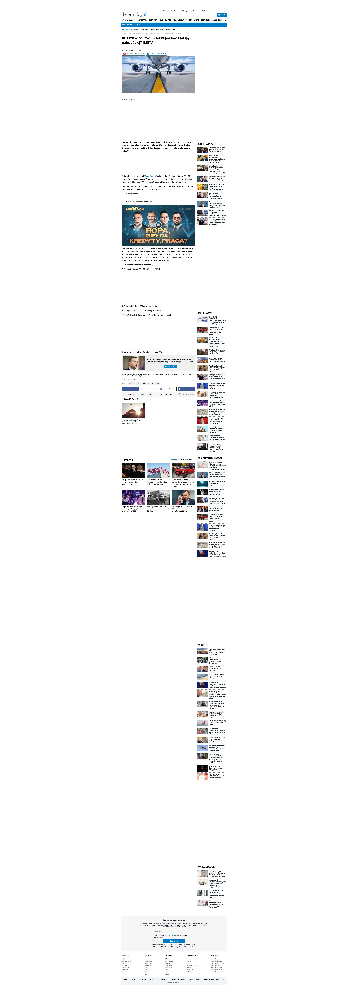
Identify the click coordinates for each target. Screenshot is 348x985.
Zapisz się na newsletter (158, 53)
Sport (146, 967)
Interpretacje (126, 969)
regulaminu (175, 935)
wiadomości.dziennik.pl (135, 33)
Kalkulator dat (215, 959)
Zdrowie (147, 969)
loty (138, 383)
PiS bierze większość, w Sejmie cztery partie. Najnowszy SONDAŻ (131, 421)
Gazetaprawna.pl (127, 961)
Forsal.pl (124, 965)
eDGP (123, 963)
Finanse (189, 961)
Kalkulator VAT (215, 965)
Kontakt (124, 979)
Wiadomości (127, 25)
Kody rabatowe (169, 961)
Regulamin (162, 979)
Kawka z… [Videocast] (156, 30)
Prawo (188, 959)
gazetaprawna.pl (215, 11)
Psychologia (190, 969)
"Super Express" (150, 176)
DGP (193, 11)
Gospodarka (148, 963)
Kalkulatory (215, 955)
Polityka (138, 25)
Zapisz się (174, 941)
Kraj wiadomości (188, 460)
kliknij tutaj (184, 948)
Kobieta (167, 959)
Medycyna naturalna (192, 965)
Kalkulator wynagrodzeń (218, 972)
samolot (146, 383)
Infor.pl (124, 959)
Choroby (189, 967)
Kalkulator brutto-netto (217, 969)
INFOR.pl (164, 11)
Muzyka (167, 972)
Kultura (167, 974)
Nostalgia (136, 30)
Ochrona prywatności (177, 979)
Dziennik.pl (148, 955)
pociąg (131, 383)
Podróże (147, 972)
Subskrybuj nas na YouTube (135, 53)
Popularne (174, 460)
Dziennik (124, 33)
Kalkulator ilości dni (216, 961)
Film (166, 969)
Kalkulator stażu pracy (217, 963)
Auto (146, 959)
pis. (153, 383)
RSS (224, 979)
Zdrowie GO (144, 30)
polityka (146, 33)
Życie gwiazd (168, 967)
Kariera (152, 979)
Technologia (148, 961)
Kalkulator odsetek (216, 967)
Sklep (224, 11)
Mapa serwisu (194, 979)
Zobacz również (170, 366)
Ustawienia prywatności (211, 979)
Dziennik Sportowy (171, 30)
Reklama (143, 979)
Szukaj (223, 15)
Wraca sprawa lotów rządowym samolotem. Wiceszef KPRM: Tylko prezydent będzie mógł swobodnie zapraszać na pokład (170, 360)
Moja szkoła (168, 965)
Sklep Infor (125, 972)
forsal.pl (173, 11)
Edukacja (167, 963)
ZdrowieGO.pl (202, 11)
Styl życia (189, 972)
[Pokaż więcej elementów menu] (225, 20)
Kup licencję (142, 376)
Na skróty (125, 955)
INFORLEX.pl (183, 11)
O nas (133, 979)
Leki (188, 963)
